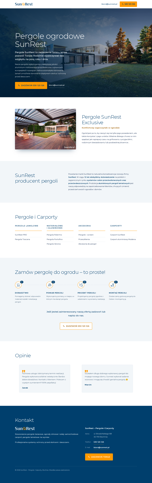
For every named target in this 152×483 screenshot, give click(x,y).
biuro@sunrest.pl (109, 4)
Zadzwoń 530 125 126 (32, 85)
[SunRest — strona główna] (24, 4)
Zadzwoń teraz (100, 457)
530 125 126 (130, 4)
